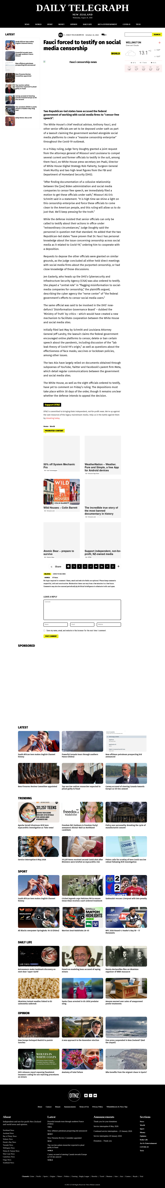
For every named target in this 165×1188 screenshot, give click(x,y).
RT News (55, 577)
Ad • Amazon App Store (92, 473)
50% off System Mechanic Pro (59, 465)
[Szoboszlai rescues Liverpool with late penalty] (126, 885)
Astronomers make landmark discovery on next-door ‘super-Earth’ (36, 970)
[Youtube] (95, 1095)
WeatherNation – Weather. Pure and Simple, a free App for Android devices (102, 467)
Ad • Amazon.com (49, 511)
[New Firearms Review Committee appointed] (10, 78)
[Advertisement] (143, 100)
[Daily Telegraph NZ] (61, 35)
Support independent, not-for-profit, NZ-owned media (103, 552)
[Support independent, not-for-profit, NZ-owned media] (103, 535)
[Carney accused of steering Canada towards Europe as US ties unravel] (10, 99)
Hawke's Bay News (9, 1142)
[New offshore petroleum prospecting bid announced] (10, 67)
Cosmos (128, 1176)
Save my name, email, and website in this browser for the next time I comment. (76, 630)
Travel (102, 1176)
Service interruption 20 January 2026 (108, 1136)
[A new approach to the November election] (82, 1027)
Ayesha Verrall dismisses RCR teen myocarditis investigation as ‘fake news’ (36, 826)
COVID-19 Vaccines (59, 574)
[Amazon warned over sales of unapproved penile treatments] (126, 988)
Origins (52, 1176)
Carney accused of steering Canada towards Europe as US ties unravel (26, 97)
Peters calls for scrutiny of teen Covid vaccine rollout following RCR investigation (126, 860)
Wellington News (9, 1148)
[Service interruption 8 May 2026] (38, 846)
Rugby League (84, 1176)
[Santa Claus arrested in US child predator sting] (82, 988)
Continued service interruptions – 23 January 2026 (113, 1131)
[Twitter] (74, 566)
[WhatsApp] (112, 566)
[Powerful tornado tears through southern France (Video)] (10, 56)
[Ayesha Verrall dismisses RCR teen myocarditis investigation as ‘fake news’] (38, 812)
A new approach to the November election (80, 1040)
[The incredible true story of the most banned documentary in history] (103, 491)
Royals (135, 1176)
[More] (118, 566)
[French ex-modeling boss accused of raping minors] (82, 956)
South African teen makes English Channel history (24, 42)
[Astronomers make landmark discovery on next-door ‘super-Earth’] (38, 956)
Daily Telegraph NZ (75, 35)
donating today (52, 418)
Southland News (8, 1163)
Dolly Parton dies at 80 (23, 118)
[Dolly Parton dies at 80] (10, 121)
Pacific (38, 1176)
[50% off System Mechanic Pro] (61, 448)
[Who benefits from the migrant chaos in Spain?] (126, 1059)
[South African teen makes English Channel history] (10, 45)
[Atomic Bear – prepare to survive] (61, 535)
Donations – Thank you (103, 1141)
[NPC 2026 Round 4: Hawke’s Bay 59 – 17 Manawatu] (126, 917)
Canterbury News (9, 1157)
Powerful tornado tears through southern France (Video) (24, 54)
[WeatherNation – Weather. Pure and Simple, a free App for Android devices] (103, 448)
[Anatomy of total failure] (82, 1059)
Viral (49, 1127)
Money (50, 1134)
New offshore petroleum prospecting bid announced (25, 64)
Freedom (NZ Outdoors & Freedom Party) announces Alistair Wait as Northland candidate (80, 827)
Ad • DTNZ (88, 557)
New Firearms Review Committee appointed (23, 75)
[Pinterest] (107, 566)
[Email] (85, 566)
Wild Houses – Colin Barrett (60, 507)
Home (45, 426)
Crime (32, 1176)
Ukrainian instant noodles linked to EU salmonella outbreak (35, 1002)
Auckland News (8, 1133)
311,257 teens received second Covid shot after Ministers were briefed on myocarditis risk (82, 860)
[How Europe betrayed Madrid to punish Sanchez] (38, 1027)
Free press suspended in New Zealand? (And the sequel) (125, 1041)
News (49, 1141)
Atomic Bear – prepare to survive (58, 552)
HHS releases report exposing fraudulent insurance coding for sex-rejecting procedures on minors (38, 1074)
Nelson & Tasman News (11, 1151)
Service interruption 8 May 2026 (32, 859)
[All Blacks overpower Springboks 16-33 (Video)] (38, 917)
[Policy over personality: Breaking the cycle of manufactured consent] (126, 812)
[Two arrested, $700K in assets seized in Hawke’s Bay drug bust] (10, 110)
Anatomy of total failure (72, 1072)
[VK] (96, 566)
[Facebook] (79, 566)
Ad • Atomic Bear (49, 557)
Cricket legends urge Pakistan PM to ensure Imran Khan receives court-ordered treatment (82, 899)
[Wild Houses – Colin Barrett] (61, 491)
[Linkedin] (101, 566)
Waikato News (8, 1139)
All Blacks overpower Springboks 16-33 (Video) (38, 930)
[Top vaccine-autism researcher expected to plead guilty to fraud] (10, 88)
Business (109, 1176)
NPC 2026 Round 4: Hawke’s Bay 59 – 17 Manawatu (123, 931)
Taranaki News (8, 1145)
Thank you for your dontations (105, 1121)
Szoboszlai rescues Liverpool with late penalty (126, 898)
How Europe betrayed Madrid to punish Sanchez (35, 1041)
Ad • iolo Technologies (50, 470)
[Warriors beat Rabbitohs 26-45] (82, 917)
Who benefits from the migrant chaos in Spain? (126, 1072)
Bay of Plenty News (10, 1136)
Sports (45, 1176)
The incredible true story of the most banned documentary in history (101, 510)
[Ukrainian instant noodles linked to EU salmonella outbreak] (38, 988)
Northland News (8, 1130)
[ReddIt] (90, 566)
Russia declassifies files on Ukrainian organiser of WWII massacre (122, 970)
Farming (74, 1176)
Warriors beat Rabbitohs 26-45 (75, 930)
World (115, 53)
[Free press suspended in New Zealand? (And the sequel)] (126, 1027)
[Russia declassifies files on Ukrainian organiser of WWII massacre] (126, 956)
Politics (66, 1176)
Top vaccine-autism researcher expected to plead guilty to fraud (25, 86)
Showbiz (94, 1176)
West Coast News (9, 1154)
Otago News (7, 1160)
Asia (121, 1176)
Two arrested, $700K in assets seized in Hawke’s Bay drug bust (26, 108)
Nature (59, 1176)
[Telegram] (68, 566)
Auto (116, 1176)
